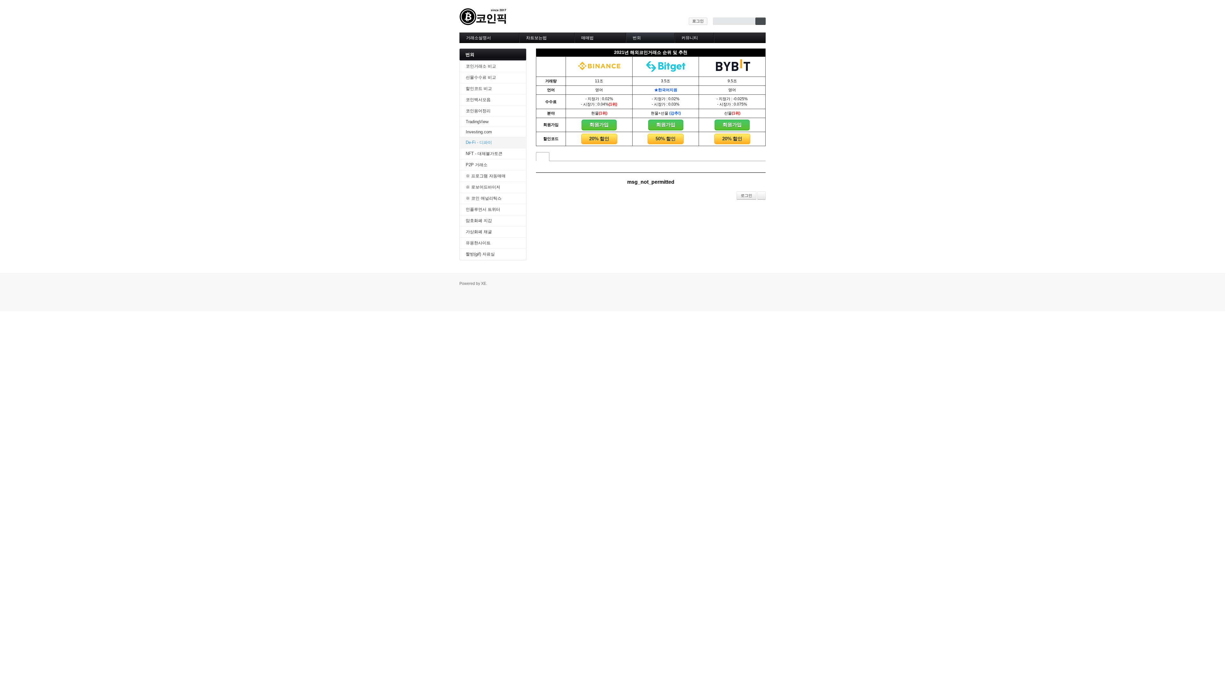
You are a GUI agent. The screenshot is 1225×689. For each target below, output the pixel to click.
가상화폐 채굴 (479, 231)
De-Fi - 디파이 (479, 142)
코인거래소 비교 (481, 66)
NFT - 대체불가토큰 (484, 153)
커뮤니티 (689, 37)
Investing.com (479, 132)
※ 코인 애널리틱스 (483, 198)
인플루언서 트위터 (483, 209)
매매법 (587, 37)
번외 (637, 37)
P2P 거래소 (476, 164)
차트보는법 (536, 37)
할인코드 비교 (479, 88)
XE (483, 283)
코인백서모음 (478, 99)
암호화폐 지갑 (479, 220)
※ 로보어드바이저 (483, 187)
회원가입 (599, 124)
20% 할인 (599, 138)
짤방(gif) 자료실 (480, 254)
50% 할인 (666, 138)
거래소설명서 (478, 37)
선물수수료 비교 (481, 77)
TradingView (477, 121)
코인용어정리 (478, 110)
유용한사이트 (478, 243)
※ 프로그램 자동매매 (486, 176)
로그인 (698, 21)
